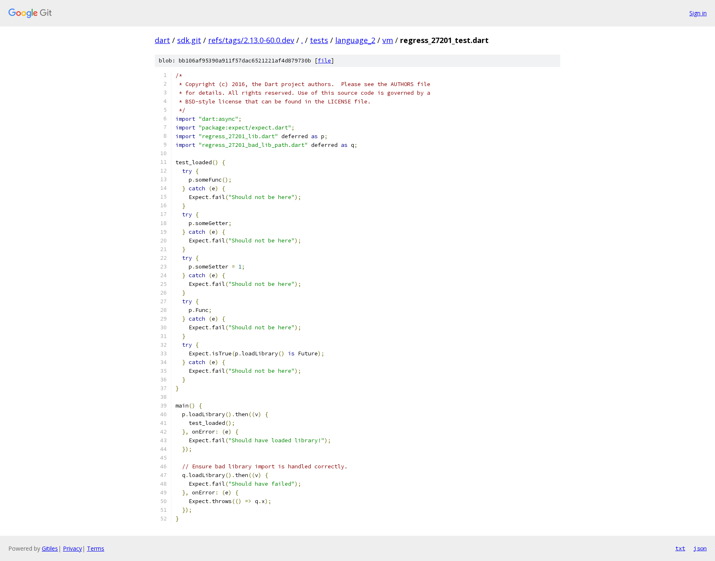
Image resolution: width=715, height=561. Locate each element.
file (324, 60)
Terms (95, 548)
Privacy (72, 548)
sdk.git (189, 40)
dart (162, 40)
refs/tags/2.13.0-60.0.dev (251, 40)
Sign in (698, 13)
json (700, 548)
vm (387, 40)
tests (319, 40)
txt (680, 548)
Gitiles (50, 548)
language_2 (355, 40)
